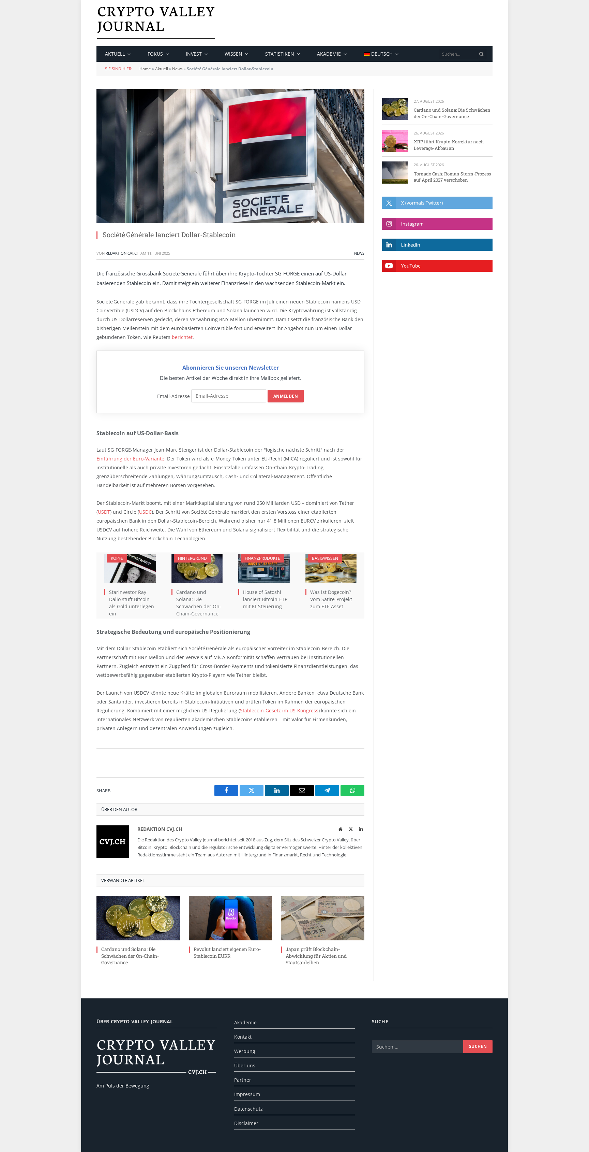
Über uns (244, 1065)
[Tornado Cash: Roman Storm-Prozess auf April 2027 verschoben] (395, 172)
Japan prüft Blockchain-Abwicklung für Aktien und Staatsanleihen (316, 955)
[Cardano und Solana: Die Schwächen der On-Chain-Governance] (197, 568)
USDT (104, 512)
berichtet (182, 337)
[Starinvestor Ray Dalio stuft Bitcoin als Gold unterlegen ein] (130, 568)
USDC (145, 512)
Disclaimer (246, 1123)
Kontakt (243, 1037)
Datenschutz (248, 1109)
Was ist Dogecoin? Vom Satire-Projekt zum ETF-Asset (331, 599)
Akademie (329, 54)
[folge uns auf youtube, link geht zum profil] (437, 266)
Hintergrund (192, 558)
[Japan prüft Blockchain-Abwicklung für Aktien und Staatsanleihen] (322, 918)
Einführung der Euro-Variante (130, 458)
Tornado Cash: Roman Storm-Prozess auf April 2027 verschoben (452, 177)
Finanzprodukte (262, 558)
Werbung (244, 1051)
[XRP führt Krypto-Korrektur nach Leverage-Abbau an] (395, 141)
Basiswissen (325, 558)
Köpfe (117, 558)
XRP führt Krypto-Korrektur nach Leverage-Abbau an (449, 145)
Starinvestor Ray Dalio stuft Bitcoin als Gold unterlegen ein (131, 603)
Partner (242, 1080)
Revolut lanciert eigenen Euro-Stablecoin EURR (227, 952)
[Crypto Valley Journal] (156, 23)
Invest (194, 54)
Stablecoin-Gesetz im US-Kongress (279, 710)
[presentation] (481, 53)
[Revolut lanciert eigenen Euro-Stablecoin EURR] (230, 918)
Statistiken (279, 54)
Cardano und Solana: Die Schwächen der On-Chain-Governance (198, 603)
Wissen (233, 54)
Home (145, 69)
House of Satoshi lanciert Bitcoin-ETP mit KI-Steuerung (265, 599)
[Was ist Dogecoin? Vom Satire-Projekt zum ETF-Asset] (331, 568)
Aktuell (115, 54)
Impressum (247, 1094)
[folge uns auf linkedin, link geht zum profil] (437, 245)
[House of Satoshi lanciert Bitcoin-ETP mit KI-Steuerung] (264, 568)
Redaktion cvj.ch (122, 253)
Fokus (155, 54)
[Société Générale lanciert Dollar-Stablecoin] (230, 156)
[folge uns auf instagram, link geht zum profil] (437, 224)
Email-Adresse (173, 396)
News (177, 69)
